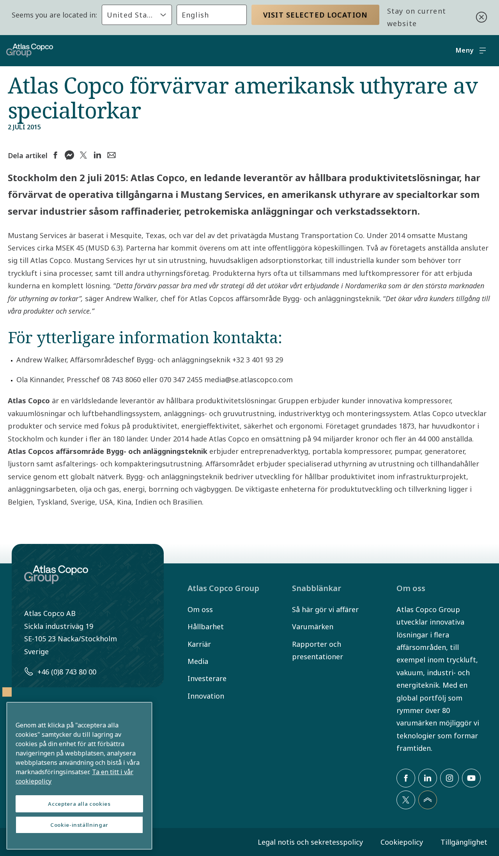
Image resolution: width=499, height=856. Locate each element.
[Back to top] (427, 800)
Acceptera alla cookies (79, 803)
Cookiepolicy (401, 842)
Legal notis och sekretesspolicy (310, 842)
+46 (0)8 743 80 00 (66, 671)
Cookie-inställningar (79, 824)
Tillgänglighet (464, 842)
